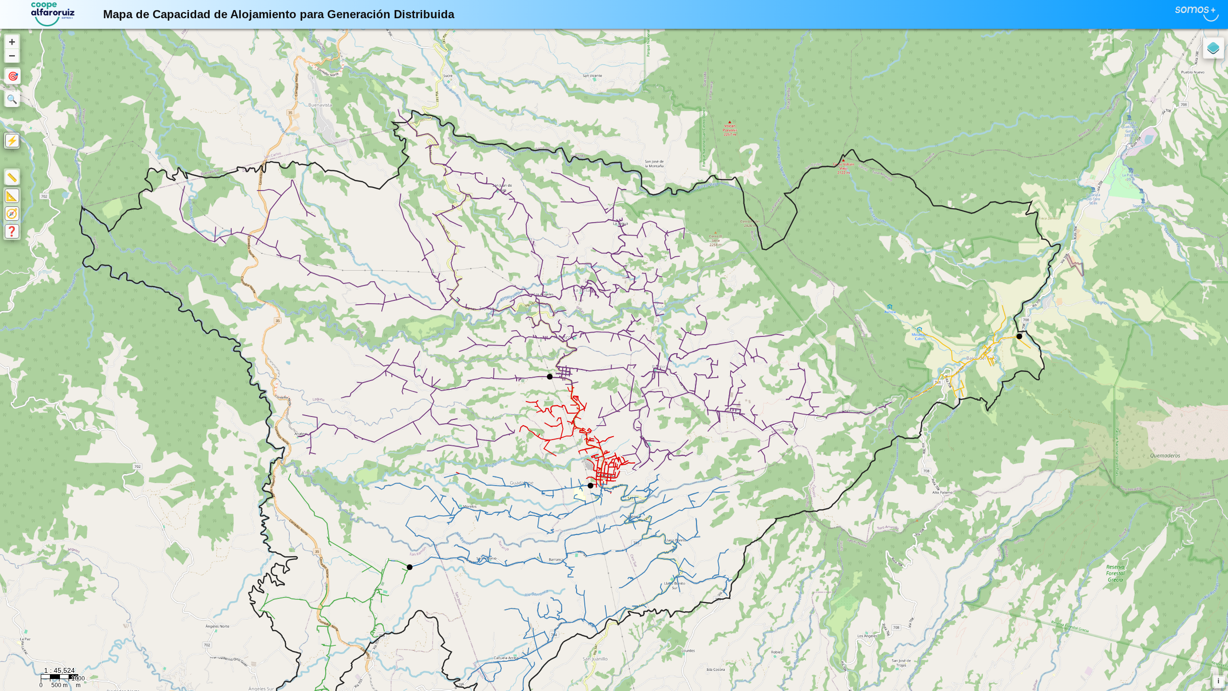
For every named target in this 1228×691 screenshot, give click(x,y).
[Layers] (1213, 48)
